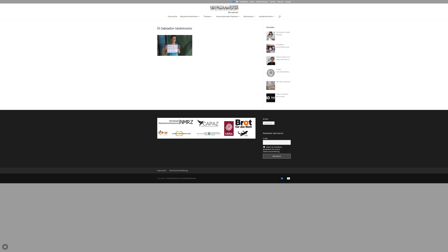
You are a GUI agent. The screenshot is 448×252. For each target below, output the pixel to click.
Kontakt (288, 2)
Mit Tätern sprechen (283, 82)
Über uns (280, 2)
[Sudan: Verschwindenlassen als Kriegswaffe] (270, 73)
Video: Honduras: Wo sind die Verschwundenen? (283, 95)
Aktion (252, 2)
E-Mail (265, 138)
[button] (5, 247)
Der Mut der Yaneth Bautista (283, 33)
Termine (272, 2)
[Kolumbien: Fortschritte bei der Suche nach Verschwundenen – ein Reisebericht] (270, 48)
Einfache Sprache (262, 2)
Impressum (161, 170)
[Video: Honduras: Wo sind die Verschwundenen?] (270, 97)
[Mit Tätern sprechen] (270, 85)
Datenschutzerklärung (178, 170)
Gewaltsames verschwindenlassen (181, 178)
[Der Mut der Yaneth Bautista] (270, 36)
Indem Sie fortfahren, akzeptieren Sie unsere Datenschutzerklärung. (272, 149)
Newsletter (244, 2)
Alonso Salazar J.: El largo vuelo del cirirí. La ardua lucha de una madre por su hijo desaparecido (283, 58)
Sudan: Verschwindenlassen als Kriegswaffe (283, 70)
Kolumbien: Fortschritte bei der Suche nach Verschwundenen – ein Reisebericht (283, 46)
